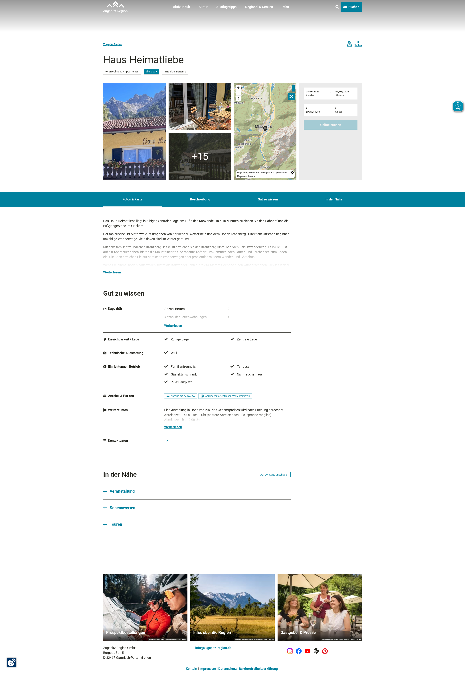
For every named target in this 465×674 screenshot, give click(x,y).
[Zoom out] (238, 93)
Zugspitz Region (112, 44)
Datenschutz (227, 669)
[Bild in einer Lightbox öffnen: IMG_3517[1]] (200, 106)
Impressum (207, 669)
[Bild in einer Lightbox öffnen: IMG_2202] (134, 131)
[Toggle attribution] (292, 172)
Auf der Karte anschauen (274, 474)
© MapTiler (266, 172)
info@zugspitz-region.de (213, 648)
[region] (265, 131)
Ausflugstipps (226, 7)
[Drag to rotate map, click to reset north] (238, 98)
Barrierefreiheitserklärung (258, 669)
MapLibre (242, 172)
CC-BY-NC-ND (181, 639)
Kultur (203, 7)
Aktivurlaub (181, 7)
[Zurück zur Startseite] (115, 7)
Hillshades (253, 172)
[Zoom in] (238, 87)
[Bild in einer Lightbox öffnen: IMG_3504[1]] (200, 156)
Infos (285, 7)
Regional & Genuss (259, 7)
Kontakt (191, 669)
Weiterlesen (112, 272)
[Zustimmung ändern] (11, 662)
